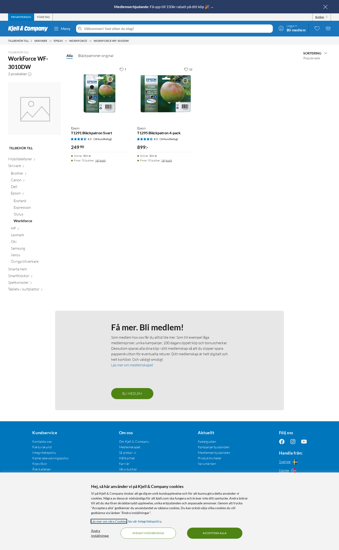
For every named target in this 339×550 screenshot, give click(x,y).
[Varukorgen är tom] (328, 28)
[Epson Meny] (66, 41)
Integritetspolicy (44, 452)
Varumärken (207, 464)
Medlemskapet (129, 447)
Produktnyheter (210, 458)
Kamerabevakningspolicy (50, 458)
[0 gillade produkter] (317, 28)
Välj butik (100, 160)
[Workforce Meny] (90, 41)
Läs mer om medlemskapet (132, 365)
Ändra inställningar (100, 533)
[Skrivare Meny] (50, 41)
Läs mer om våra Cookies (109, 521)
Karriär (124, 464)
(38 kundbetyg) (102, 139)
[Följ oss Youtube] (304, 441)
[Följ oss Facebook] (282, 441)
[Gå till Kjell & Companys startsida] (29, 28)
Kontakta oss (42, 441)
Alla (69, 55)
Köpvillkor (39, 464)
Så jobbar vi (127, 452)
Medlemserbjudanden (214, 452)
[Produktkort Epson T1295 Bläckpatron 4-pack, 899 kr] (165, 93)
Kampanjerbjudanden (214, 447)
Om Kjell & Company (134, 441)
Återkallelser (41, 469)
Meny (66, 28)
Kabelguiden (207, 441)
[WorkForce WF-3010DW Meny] (130, 41)
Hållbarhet (127, 458)
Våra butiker (128, 469)
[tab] (21, 17)
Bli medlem (132, 393)
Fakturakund (42, 447)
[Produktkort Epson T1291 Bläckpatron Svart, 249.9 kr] (99, 93)
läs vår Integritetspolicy (144, 521)
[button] (30, 74)
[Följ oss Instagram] (293, 441)
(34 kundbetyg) (169, 139)
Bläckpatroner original (95, 55)
